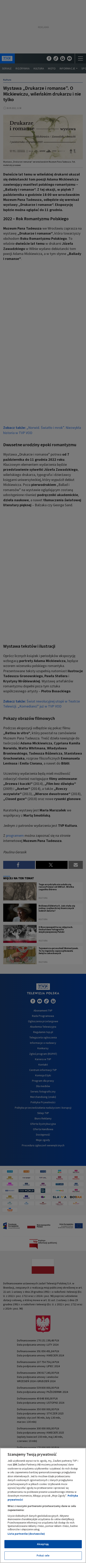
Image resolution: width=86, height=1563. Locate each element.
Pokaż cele (43, 1555)
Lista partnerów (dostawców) (26, 1533)
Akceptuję (43, 1544)
